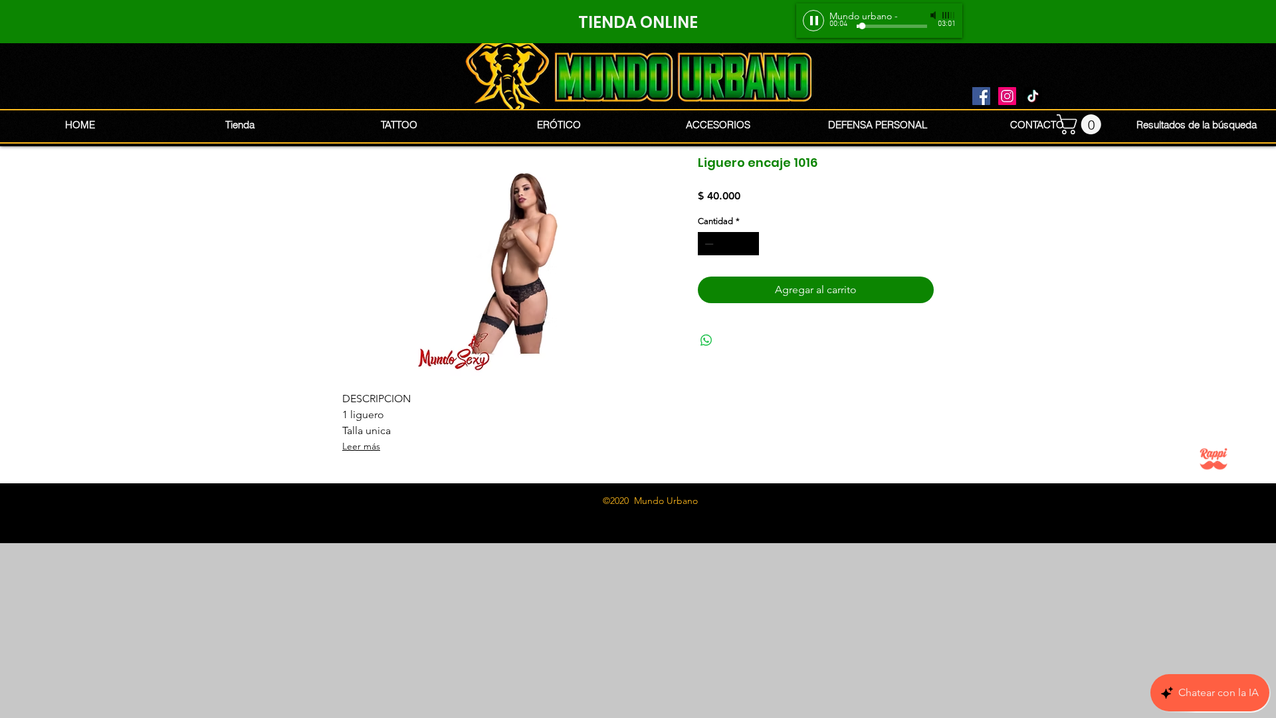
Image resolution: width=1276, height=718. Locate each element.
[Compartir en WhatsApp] (706, 340)
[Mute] (934, 15)
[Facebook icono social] (981, 96)
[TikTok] (1033, 96)
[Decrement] (708, 244)
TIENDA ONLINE (638, 22)
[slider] (949, 15)
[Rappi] (1213, 458)
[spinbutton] (729, 244)
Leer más (361, 446)
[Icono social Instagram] (1007, 96)
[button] (1081, 124)
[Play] (813, 20)
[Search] (950, 73)
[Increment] (750, 244)
